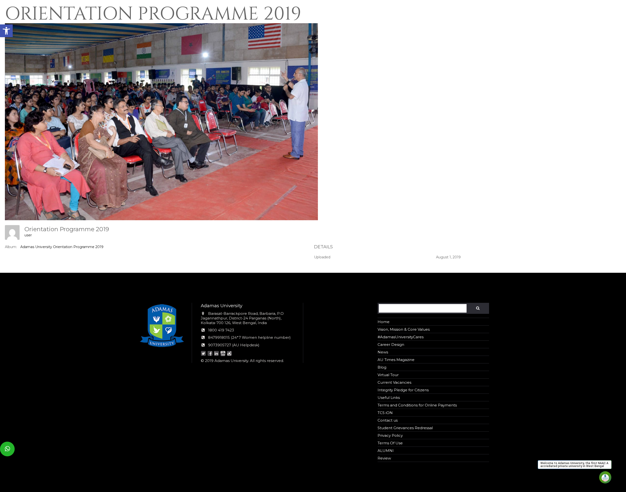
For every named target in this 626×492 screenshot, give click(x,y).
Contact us (388, 420)
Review (384, 458)
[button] (6, 30)
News (383, 352)
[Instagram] (229, 354)
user (28, 235)
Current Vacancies (394, 382)
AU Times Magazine (396, 359)
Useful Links (389, 397)
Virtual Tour (388, 374)
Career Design (391, 344)
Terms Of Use (390, 443)
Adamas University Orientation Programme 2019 (61, 247)
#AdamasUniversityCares (401, 337)
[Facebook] (210, 354)
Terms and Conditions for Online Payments (417, 405)
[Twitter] (203, 354)
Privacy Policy (390, 435)
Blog (382, 367)
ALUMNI (386, 450)
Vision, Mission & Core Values (404, 329)
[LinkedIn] (216, 354)
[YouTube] (223, 354)
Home (384, 321)
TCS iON (385, 412)
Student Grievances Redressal (405, 428)
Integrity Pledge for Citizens (403, 390)
